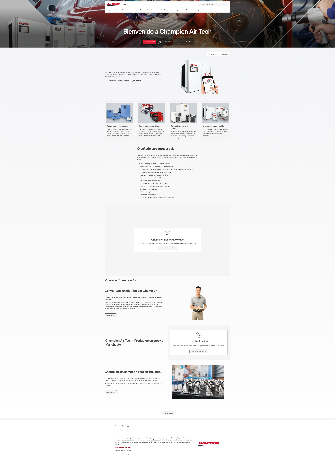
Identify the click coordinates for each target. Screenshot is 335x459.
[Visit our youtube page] (128, 425)
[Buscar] (199, 4)
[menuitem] (121, 10)
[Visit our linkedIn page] (123, 425)
